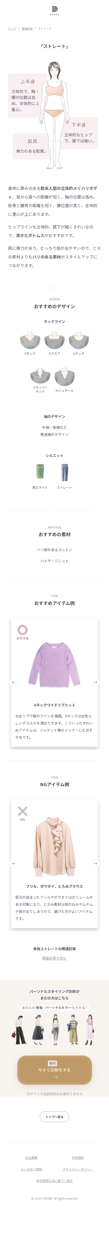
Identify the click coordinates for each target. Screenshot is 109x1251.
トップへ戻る (54, 1116)
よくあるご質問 (31, 1169)
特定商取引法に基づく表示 (54, 1180)
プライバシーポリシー (78, 1169)
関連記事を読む (54, 958)
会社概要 (31, 1157)
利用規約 (78, 1157)
